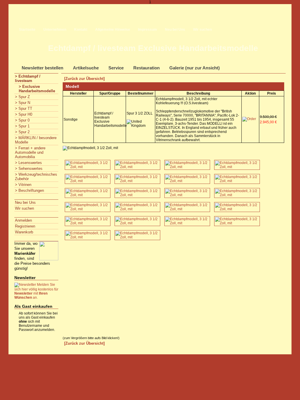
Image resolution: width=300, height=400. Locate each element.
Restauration (146, 67)
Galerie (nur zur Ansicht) (194, 67)
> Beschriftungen (29, 190)
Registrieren (25, 226)
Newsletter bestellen (42, 67)
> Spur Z (22, 97)
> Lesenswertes (28, 162)
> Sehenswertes (28, 168)
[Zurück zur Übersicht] (84, 78)
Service (116, 67)
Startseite (27, 30)
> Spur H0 (23, 114)
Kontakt (80, 30)
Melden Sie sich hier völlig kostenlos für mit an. (36, 291)
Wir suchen (202, 30)
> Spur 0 (22, 120)
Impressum (147, 30)
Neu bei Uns (175, 30)
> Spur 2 (22, 132)
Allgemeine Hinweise (112, 30)
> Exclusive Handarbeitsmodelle (37, 88)
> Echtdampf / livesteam (27, 78)
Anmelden (23, 220)
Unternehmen (54, 30)
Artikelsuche (86, 67)
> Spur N (22, 102)
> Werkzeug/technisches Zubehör (36, 176)
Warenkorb (24, 232)
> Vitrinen (23, 184)
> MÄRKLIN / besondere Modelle (36, 140)
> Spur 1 (22, 126)
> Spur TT (23, 108)
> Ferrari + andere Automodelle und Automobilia (30, 152)
